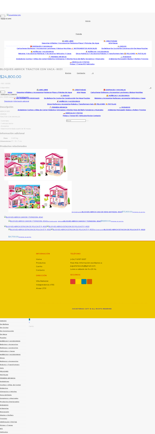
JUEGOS (3, 321)
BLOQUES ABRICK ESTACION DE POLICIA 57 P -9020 (124, 230)
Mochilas (139, 92)
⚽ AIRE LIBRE (42, 90)
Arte (78, 92)
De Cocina (57, 98)
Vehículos (83, 116)
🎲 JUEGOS (64, 96)
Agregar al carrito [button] (138, 212)
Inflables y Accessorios (34, 92)
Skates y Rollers (132, 110)
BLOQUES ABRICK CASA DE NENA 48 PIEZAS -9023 (102, 212)
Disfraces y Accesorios (110, 92)
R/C (77, 116)
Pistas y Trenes (69, 116)
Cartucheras (95, 92)
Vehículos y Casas (138, 98)
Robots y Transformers (80, 104)
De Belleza (48, 98)
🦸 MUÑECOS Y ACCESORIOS (68, 101)
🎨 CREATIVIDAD (79, 90)
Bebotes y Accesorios (103, 98)
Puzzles (87, 98)
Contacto (97, 116)
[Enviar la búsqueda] (87, 121)
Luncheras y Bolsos (127, 92)
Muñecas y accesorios (122, 98)
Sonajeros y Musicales (94, 110)
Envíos (90, 116)
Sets (92, 104)
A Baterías (112, 110)
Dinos (49, 104)
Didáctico (52, 110)
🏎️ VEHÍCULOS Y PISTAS (73, 113)
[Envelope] (89, 281)
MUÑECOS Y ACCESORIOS (10, 354)
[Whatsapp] (78, 281)
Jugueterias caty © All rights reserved (92, 309)
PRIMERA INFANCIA (7, 378)
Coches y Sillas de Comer (37, 110)
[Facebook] (83, 281)
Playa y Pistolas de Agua (62, 92)
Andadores (22, 110)
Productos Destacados (9, 402)
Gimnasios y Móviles (65, 110)
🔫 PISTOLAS (110, 104)
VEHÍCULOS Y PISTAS (8, 422)
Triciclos (142, 110)
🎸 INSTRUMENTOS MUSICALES (26, 98)
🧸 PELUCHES (99, 104)
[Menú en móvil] (78, 7)
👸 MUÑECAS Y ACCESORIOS (117, 96)
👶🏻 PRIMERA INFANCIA (58, 107)
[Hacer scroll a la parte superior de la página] (29, 319)
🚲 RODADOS (124, 107)
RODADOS (4, 405)
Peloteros (48, 92)
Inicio (10, 92)
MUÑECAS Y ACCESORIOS (10, 341)
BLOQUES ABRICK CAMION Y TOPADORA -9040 (82, 221)
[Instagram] (72, 281)
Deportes (20, 92)
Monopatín (121, 110)
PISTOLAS (4, 375)
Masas (83, 92)
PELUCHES (4, 371)
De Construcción (69, 98)
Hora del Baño (79, 110)
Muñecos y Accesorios (61, 104)
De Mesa (79, 98)
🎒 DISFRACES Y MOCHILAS (114, 90)
